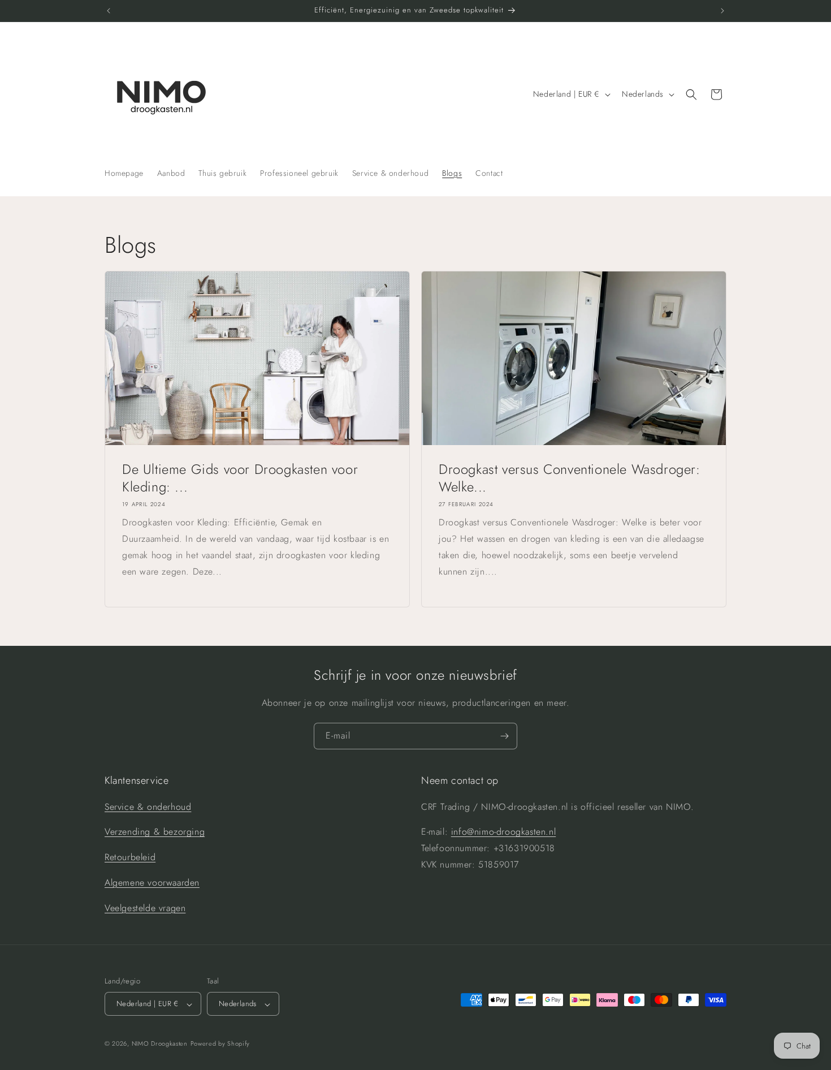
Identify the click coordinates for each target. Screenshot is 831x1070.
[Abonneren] (504, 736)
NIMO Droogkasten (160, 1044)
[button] (691, 94)
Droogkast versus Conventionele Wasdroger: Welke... (569, 477)
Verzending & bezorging (155, 831)
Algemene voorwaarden (152, 882)
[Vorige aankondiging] (108, 10)
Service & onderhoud (148, 806)
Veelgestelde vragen (145, 907)
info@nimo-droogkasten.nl (503, 831)
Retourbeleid (130, 857)
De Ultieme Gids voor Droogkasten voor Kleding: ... (240, 477)
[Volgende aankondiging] (722, 10)
